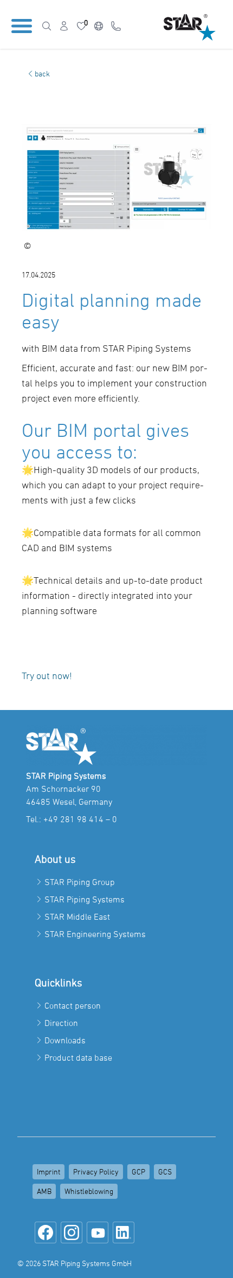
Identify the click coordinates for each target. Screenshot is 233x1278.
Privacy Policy (96, 1171)
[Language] (98, 26)
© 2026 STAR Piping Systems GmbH (74, 1263)
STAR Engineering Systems (95, 934)
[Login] (64, 26)
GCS (165, 1171)
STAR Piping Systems (84, 899)
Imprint (48, 1171)
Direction (61, 1023)
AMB (44, 1191)
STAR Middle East (77, 916)
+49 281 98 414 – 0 (80, 819)
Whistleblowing (88, 1191)
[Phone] (116, 26)
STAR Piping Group (79, 882)
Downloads (65, 1040)
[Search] (46, 26)
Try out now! (47, 675)
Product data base (78, 1057)
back (42, 73)
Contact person (72, 1005)
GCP (138, 1171)
